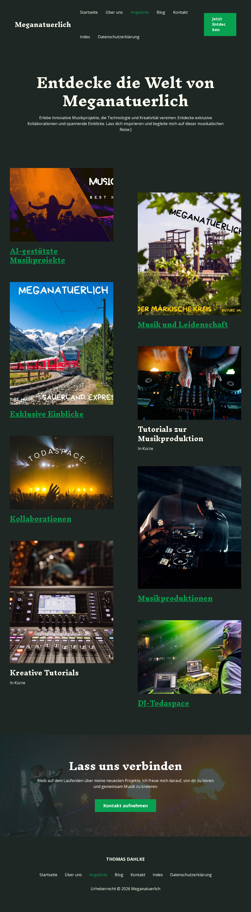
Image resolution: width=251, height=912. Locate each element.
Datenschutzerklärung (118, 36)
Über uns (114, 12)
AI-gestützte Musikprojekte (37, 255)
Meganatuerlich (43, 24)
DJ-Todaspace (163, 703)
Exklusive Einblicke (47, 414)
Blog (161, 12)
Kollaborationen (40, 519)
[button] (220, 24)
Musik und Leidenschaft (183, 324)
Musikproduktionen (175, 598)
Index (85, 36)
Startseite (89, 12)
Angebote (140, 12)
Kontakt (180, 12)
